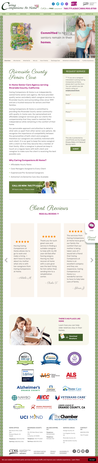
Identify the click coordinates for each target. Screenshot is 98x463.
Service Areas (35, 14)
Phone (68, 112)
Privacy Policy (71, 142)
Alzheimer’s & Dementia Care (71, 60)
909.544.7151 (50, 438)
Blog (80, 14)
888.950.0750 (88, 8)
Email (68, 103)
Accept (92, 460)
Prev (6, 260)
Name (68, 95)
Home (4, 14)
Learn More (76, 460)
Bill (74, 3)
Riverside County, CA (69, 438)
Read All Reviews (47, 214)
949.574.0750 (20, 439)
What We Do (26, 60)
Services (23, 14)
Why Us (35, 60)
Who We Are (16, 60)
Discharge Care (55, 60)
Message (69, 120)
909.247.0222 (50, 434)
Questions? (47, 14)
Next (92, 260)
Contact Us (89, 14)
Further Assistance (88, 60)
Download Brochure (73, 337)
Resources (58, 14)
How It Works (44, 60)
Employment (70, 14)
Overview (7, 60)
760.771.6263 (71, 8)
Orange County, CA (68, 430)
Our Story (12, 14)
